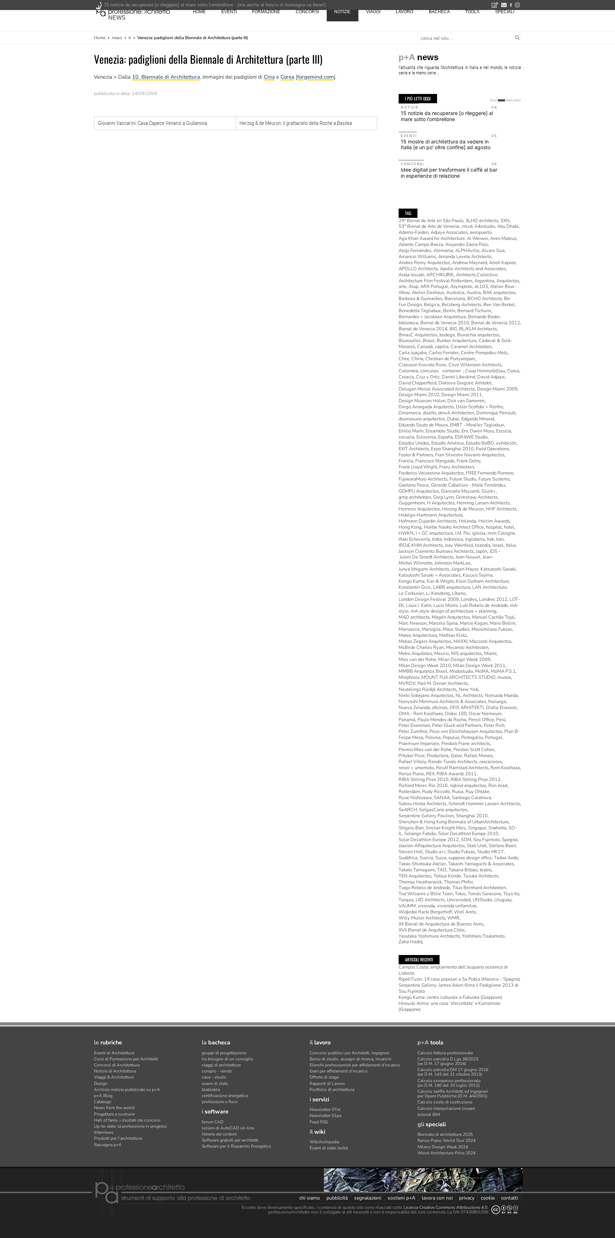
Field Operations (492, 449)
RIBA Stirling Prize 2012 (475, 779)
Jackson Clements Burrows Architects (436, 551)
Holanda (467, 521)
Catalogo (102, 1102)
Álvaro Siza (493, 250)
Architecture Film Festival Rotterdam (435, 281)
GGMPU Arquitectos (419, 491)
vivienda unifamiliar (457, 906)
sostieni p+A (401, 1198)
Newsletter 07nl (325, 1109)
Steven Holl (411, 852)
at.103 (481, 286)
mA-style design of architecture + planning (453, 611)
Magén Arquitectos (451, 617)
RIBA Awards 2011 (457, 774)
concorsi (307, 11)
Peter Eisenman (414, 725)
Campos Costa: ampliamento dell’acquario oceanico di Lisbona (453, 970)
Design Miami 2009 (497, 389)
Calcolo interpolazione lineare (446, 1108)
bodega (447, 335)
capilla (441, 346)
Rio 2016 (438, 785)
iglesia (478, 533)
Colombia (408, 371)
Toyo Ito (511, 894)
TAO (441, 870)
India (437, 539)
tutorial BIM (428, 1114)
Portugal (493, 737)
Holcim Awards (494, 521)
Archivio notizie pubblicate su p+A (127, 1089)
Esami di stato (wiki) (329, 1148)
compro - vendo (217, 1071)
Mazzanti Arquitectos (490, 641)
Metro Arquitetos (415, 653)
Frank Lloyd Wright (418, 467)
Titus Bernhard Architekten (479, 888)
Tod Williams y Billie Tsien (426, 894)
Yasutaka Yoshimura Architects (429, 936)
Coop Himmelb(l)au (485, 371)
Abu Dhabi (508, 226)
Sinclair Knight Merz (446, 828)
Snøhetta (497, 828)
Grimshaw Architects (477, 497)
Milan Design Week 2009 (464, 659)
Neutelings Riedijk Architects (428, 689)
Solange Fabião (420, 833)
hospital (494, 527)
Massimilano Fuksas (492, 629)
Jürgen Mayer (464, 569)
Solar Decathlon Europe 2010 (468, 833)
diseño (429, 413)
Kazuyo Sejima (478, 575)
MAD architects (414, 617)
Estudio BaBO (480, 443)
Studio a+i (435, 852)
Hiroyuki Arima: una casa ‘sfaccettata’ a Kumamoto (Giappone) (449, 1006)
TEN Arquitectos (415, 876)
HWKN (406, 533)
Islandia (482, 545)
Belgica (432, 304)
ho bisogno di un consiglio (227, 1059)
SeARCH (408, 810)
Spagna (509, 839)
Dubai (453, 419)
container (451, 371)
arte (402, 286)
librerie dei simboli (219, 1134)
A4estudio (484, 226)
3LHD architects (482, 220)
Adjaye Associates (449, 232)
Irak (490, 539)
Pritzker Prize (412, 755)
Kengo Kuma (412, 581)
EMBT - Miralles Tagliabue (477, 425)
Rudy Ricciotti (436, 791)
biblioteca (408, 323)
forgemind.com (315, 76)
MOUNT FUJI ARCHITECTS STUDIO (458, 677)
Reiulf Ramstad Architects (462, 768)
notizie (342, 11)
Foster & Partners (416, 455)
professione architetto (133, 11)
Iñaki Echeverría (414, 539)
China (417, 359)
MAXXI (460, 641)
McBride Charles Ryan (421, 647)
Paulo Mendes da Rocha (441, 720)
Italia (511, 545)
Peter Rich (494, 725)
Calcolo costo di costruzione (444, 1102)
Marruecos (409, 629)
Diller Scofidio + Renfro (479, 407)
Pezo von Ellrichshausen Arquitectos (466, 731)
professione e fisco (220, 1102)
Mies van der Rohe (417, 659)
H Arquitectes (440, 503)
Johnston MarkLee (453, 563)
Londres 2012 (493, 599)
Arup (413, 286)
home (199, 11)
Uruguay (502, 900)
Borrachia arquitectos (478, 335)
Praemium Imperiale (419, 743)
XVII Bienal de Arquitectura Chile (431, 930)
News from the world (114, 1108)
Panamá (407, 720)
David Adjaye (491, 377)
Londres (469, 599)
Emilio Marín (411, 431)
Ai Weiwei (477, 238)
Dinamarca (410, 413)
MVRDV (407, 683)
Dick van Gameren (465, 401)
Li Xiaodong (438, 593)
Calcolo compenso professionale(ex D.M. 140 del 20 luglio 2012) (448, 1083)
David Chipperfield (417, 383)
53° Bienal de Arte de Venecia (429, 226)
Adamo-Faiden (414, 232)
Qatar (456, 755)
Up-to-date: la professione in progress (130, 1126)
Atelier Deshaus (428, 292)
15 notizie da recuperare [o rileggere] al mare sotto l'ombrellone (447, 116)
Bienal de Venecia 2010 (444, 323)
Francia (406, 461)
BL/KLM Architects (478, 329)
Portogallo (472, 737)
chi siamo (309, 1198)
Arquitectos (507, 281)
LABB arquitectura (451, 587)
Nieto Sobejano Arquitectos (426, 695)
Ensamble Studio (442, 431)
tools (472, 11)
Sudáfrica (408, 858)
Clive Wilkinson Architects (474, 365)
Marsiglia (431, 629)
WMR (453, 918)
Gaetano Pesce (414, 485)
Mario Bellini (502, 623)
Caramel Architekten (471, 346)
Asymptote (461, 286)
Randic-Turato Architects (452, 762)
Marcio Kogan (474, 623)
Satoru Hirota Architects (422, 804)
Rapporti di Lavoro (327, 1083)
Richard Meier (412, 785)
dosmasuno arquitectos (422, 419)
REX (430, 774)
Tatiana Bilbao (463, 870)
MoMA (482, 671)
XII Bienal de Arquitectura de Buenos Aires (441, 924)
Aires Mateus (503, 238)
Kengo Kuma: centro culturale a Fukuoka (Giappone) (451, 997)
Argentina (484, 281)
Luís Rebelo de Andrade (484, 605)
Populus (451, 737)
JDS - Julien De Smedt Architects (449, 554)
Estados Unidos (414, 443)
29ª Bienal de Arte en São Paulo (431, 220)
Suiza (440, 858)
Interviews (104, 1132)
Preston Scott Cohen (473, 749)
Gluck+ (489, 491)
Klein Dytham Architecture (482, 581)
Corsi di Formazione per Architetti (126, 1059)
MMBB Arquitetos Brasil (423, 671)
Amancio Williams (417, 256)
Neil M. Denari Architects (442, 683)
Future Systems (494, 479)
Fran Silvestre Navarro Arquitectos (469, 455)
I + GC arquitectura (434, 533)
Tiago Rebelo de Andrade (424, 888)
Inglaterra (475, 539)
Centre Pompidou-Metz (484, 353)
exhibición (506, 443)
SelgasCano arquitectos (443, 810)
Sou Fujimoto (486, 839)
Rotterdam (409, 791)
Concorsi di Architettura (117, 1065)
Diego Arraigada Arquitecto (426, 407)
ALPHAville (467, 250)
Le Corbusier (411, 593)
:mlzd (466, 226)
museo (504, 677)
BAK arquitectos (499, 292)
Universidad (459, 900)
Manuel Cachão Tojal (493, 617)
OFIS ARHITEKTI (467, 707)
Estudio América (447, 443)
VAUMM (407, 906)
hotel (509, 527)
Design (100, 1083)
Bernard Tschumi (474, 311)
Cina (269, 76)
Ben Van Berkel (499, 304)
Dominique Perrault (495, 413)
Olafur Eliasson (501, 707)
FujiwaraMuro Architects (423, 479)
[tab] (493, 100)
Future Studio (463, 479)
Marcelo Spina (443, 623)
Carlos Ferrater (444, 353)
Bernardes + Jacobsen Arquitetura (432, 317)
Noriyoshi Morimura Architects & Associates (442, 701)
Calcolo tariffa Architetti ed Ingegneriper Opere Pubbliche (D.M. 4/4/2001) (452, 1094)
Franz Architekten (456, 467)
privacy (466, 1198)
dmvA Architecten (456, 413)
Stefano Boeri (502, 846)
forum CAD (213, 1122)
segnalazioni (367, 1198)
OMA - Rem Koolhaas (421, 713)
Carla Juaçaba (413, 353)
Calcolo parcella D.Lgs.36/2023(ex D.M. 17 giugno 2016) (447, 1061)
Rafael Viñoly (412, 762)
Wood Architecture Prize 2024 (446, 1153)
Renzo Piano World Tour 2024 (446, 1140)
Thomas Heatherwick (420, 882)
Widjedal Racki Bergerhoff (425, 912)
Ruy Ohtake (477, 791)
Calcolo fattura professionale (445, 1053)
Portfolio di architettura (332, 1089)
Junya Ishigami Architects (424, 569)
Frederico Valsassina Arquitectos (431, 473)
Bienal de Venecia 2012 (495, 323)
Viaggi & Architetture (114, 1077)
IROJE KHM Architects (421, 545)
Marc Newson (413, 623)
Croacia (406, 377)
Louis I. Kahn (418, 605)
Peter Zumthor (413, 731)
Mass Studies (456, 629)
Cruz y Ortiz (428, 377)
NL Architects (469, 695)
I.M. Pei (462, 533)
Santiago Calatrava (471, 797)
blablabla (211, 1089)
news (117, 18)
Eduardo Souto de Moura (423, 425)
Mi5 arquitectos (466, 653)
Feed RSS (319, 1122)
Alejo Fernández (415, 250)
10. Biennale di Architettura (166, 76)
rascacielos (490, 762)
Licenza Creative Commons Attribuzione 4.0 (445, 1207)
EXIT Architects (414, 449)
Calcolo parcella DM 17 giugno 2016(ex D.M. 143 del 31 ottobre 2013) (452, 1072)
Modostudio (461, 671)
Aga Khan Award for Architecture (432, 238)
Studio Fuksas (461, 852)
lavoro (404, 11)
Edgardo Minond (477, 419)
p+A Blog (103, 1095)
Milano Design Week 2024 (442, 1147)
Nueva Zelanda (414, 707)
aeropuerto (481, 232)
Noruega (497, 701)
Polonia (433, 737)
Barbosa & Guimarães (420, 298)
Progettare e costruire (114, 1114)
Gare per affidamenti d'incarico (339, 1071)
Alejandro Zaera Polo (466, 244)
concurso (429, 371)
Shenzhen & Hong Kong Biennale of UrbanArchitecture (454, 822)
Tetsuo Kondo (447, 876)
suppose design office (470, 858)
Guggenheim (412, 503)
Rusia (457, 791)
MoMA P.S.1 (503, 671)
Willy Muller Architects (422, 918)
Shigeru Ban (411, 828)
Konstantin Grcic (415, 587)
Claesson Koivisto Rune (422, 365)
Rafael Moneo (478, 755)
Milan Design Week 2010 (425, 665)
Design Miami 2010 (419, 395)
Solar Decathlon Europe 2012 (429, 839)
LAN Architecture (489, 587)
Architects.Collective (477, 275)
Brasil (429, 340)
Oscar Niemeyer (485, 713)
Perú (500, 720)
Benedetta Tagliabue (420, 311)
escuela (406, 437)
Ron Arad (497, 785)
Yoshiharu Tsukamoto (483, 936)
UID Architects (430, 900)
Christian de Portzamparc (450, 359)
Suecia (426, 858)
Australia (455, 292)
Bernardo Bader (484, 317)
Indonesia (453, 539)
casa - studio (214, 1077)
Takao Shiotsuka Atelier (422, 864)
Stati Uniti (477, 846)
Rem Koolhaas (505, 768)
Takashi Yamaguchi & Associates (481, 864)
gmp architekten (415, 497)
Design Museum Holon (422, 401)
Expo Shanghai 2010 (452, 449)
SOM (466, 839)
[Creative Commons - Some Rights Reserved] (504, 1209)
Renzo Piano (411, 774)
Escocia (503, 431)
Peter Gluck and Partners (457, 725)
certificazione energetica (225, 1095)
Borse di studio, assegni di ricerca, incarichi (350, 1059)
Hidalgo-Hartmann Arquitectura (431, 515)
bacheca (439, 11)
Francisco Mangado (434, 461)
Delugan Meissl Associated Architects (437, 389)
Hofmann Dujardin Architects (428, 521)
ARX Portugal (434, 286)
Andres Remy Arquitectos (424, 262)
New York (468, 689)
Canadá (425, 346)
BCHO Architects (484, 298)
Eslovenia (426, 437)
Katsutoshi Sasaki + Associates (430, 575)
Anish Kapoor (502, 262)
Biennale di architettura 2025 (445, 1134)
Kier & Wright (440, 581)
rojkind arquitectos (468, 785)
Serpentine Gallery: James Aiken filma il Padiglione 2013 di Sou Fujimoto (458, 988)
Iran (500, 539)
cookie (488, 1198)
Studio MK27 (490, 852)
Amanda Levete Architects (464, 256)
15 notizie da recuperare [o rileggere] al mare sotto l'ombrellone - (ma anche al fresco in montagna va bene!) (215, 4)
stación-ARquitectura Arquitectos (432, 846)
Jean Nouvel (468, 557)
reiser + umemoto (416, 768)
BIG (453, 329)
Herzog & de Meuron (463, 509)
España (445, 437)
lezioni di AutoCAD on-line (228, 1128)
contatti (509, 1198)
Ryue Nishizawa (415, 797)
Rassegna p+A (108, 1145)
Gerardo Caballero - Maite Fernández (468, 485)
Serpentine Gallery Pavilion (426, 816)
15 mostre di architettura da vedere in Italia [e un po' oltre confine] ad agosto (445, 144)
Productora (437, 755)
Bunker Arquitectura (457, 340)
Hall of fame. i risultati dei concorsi (127, 1120)
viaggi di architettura (221, 1065)
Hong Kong (410, 527)
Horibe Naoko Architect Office (454, 527)
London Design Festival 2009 (429, 599)
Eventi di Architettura (114, 1053)
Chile (404, 359)
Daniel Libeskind (458, 377)
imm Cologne (501, 533)
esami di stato (215, 1083)
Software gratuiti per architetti (230, 1140)
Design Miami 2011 (461, 395)
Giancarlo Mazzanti (460, 491)
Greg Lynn (443, 497)
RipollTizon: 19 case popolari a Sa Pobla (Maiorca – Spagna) (459, 979)
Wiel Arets (465, 912)
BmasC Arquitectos (418, 335)
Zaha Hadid (410, 942)
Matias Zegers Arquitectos (425, 641)
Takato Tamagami (417, 870)
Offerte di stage (324, 1077)
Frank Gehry (468, 461)
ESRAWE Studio (471, 437)
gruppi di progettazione (224, 1053)
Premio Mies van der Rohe (425, 749)
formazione (266, 11)
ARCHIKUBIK (440, 275)
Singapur (477, 828)
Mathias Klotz (453, 635)
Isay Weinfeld (459, 545)
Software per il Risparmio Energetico (236, 1146)
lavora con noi (437, 1198)
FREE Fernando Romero (490, 473)
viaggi (373, 11)
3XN (505, 220)
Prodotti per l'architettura (118, 1138)
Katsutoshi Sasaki (498, 569)
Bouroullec (410, 340)
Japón (481, 551)
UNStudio (482, 900)
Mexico (441, 653)
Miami (490, 653)
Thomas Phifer (458, 882)
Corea (287, 76)
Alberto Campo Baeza (421, 244)
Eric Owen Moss (478, 431)
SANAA (442, 797)
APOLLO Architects (418, 269)
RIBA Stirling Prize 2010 (423, 779)
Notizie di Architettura (115, 1071)
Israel (498, 545)
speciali (504, 11)
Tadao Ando (506, 858)
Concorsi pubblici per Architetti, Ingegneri (349, 1053)
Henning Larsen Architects (483, 503)
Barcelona (455, 298)
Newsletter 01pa (325, 1115)
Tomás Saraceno (484, 894)
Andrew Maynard (469, 262)
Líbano (459, 593)
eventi (229, 11)
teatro (486, 870)
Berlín (449, 311)
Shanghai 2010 (472, 816)
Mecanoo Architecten (467, 647)
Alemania (443, 250)
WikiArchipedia (324, 1142)
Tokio (460, 894)
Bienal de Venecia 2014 (423, 329)
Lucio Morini (445, 605)
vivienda (426, 906)
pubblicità (337, 1198)
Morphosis (409, 677)
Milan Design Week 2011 (479, 665)
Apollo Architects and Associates (473, 269)
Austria (474, 292)
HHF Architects (501, 509)
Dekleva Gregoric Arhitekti (465, 383)
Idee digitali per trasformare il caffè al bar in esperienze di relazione (449, 173)
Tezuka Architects (480, 876)
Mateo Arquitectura (418, 635)
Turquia (406, 900)
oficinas (439, 707)
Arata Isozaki (411, 275)
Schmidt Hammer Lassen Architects (484, 804)
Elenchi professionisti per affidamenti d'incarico (355, 1065)
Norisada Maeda (501, 695)
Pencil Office (481, 720)
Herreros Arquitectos (419, 509)
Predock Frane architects (465, 743)
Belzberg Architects (461, 304)
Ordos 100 (456, 713)
